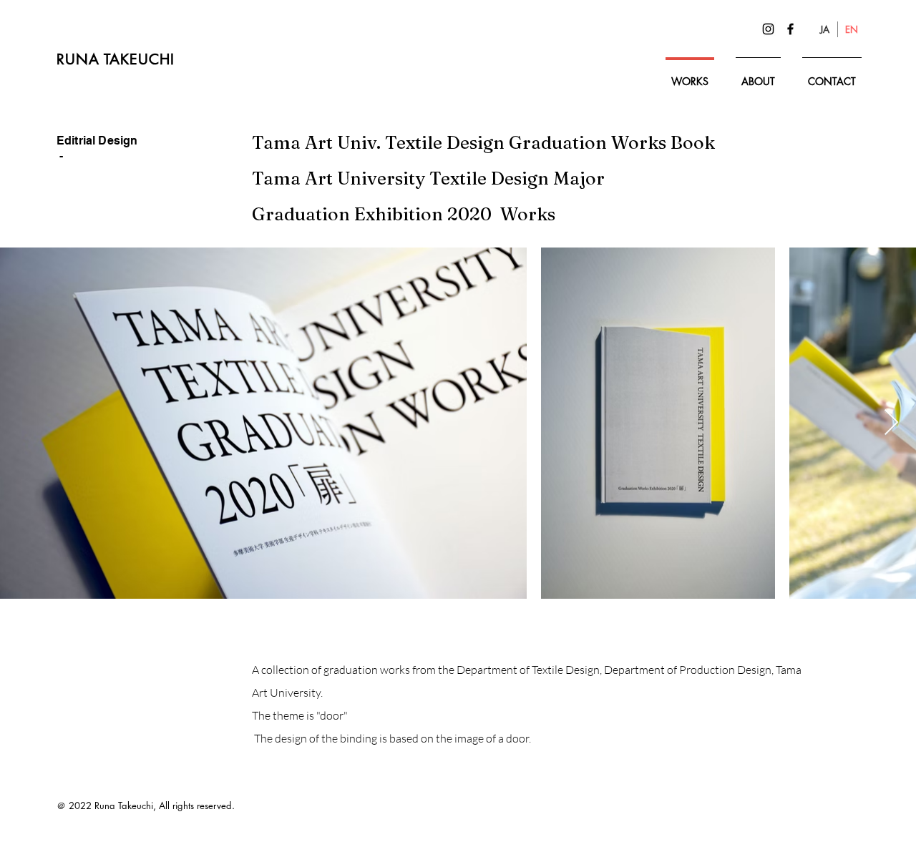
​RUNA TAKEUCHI (118, 59)
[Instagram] (768, 28)
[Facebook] (790, 28)
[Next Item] (891, 423)
